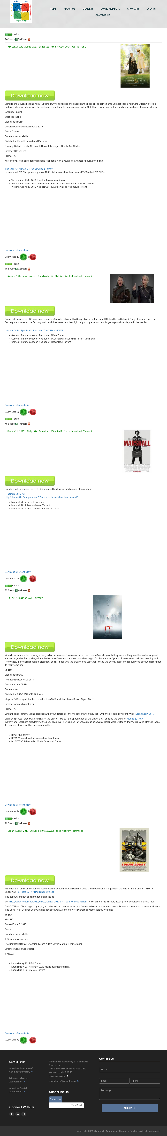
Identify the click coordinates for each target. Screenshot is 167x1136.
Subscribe (55, 1099)
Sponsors (133, 8)
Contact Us (102, 15)
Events (151, 8)
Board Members (110, 8)
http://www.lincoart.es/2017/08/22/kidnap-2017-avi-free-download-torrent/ (49, 901)
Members (88, 8)
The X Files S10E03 (53, 330)
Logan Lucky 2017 (145, 714)
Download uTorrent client (18, 250)
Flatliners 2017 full (15, 494)
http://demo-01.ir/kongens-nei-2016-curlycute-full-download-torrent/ (41, 497)
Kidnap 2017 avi (135, 718)
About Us (69, 8)
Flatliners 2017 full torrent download (35, 892)
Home (53, 8)
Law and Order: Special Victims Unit (23, 330)
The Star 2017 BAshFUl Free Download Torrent (29, 169)
